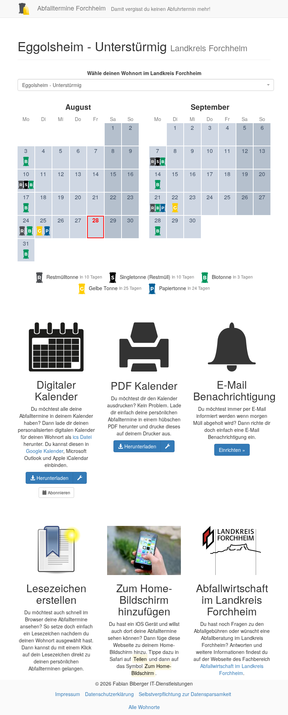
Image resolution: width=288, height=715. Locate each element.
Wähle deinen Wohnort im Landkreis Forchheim (144, 72)
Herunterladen (51, 477)
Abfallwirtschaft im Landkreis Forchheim (231, 669)
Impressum (67, 693)
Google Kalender (44, 450)
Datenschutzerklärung (109, 693)
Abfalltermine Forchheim (70, 7)
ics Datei (82, 436)
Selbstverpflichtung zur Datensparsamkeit (185, 693)
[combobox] (146, 85)
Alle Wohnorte (144, 706)
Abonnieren (58, 492)
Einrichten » (232, 449)
